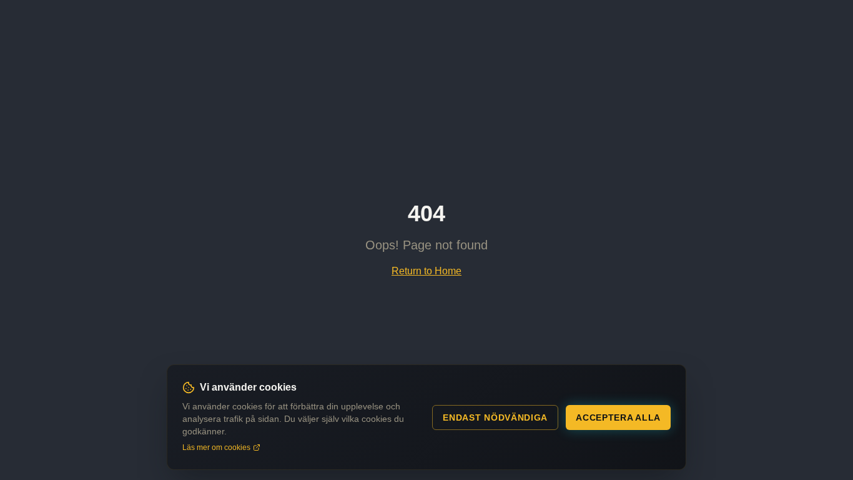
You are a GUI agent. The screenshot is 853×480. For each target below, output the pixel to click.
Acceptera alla (618, 417)
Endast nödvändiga (495, 417)
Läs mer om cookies (216, 447)
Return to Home (426, 271)
